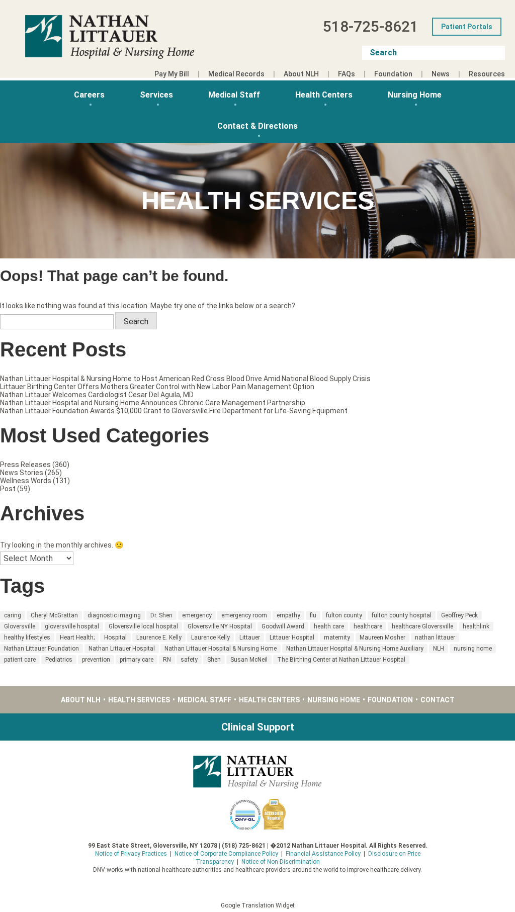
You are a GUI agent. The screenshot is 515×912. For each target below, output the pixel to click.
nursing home (473, 648)
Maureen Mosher (382, 637)
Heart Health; (77, 637)
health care (329, 626)
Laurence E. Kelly (159, 637)
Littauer (249, 637)
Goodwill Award (283, 626)
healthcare (368, 626)
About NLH (301, 74)
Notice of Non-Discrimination (280, 861)
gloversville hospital (72, 626)
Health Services (139, 700)
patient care (20, 659)
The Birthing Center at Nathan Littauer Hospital (341, 659)
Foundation (393, 74)
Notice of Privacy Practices (131, 853)
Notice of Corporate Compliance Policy (226, 853)
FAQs (346, 74)
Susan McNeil (249, 659)
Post (8, 489)
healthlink (476, 626)
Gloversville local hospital (143, 626)
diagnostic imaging (114, 615)
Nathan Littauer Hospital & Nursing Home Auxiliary (354, 648)
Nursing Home (415, 95)
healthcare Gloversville (422, 626)
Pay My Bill (171, 74)
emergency (197, 615)
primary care (136, 659)
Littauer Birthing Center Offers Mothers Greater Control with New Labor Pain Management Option (157, 387)
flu (313, 615)
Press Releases (25, 465)
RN (167, 659)
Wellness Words (25, 481)
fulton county (344, 615)
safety (189, 659)
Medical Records (236, 74)
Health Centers (324, 95)
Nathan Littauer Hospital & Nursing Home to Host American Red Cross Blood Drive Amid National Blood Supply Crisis (185, 379)
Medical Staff (234, 95)
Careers (89, 95)
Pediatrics (58, 659)
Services (156, 95)
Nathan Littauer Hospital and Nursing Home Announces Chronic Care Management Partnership (152, 403)
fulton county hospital (402, 615)
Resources (487, 74)
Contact (437, 700)
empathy (288, 615)
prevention (96, 659)
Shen (214, 659)
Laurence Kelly (210, 637)
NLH (438, 648)
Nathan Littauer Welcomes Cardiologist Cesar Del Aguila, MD (97, 395)
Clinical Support (257, 727)
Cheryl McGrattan (54, 615)
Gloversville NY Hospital (220, 626)
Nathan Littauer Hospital (122, 648)
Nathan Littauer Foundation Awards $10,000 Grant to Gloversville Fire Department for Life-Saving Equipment (174, 411)
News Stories (21, 473)
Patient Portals (466, 27)
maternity (337, 637)
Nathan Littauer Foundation (41, 648)
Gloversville (19, 626)
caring (12, 615)
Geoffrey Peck (459, 615)
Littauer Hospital (292, 637)
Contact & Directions (257, 126)
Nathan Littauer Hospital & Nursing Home (220, 648)
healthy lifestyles (27, 637)
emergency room (244, 615)
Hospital (115, 637)
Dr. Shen (161, 615)
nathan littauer (435, 637)
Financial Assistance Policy (323, 853)
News (441, 74)
